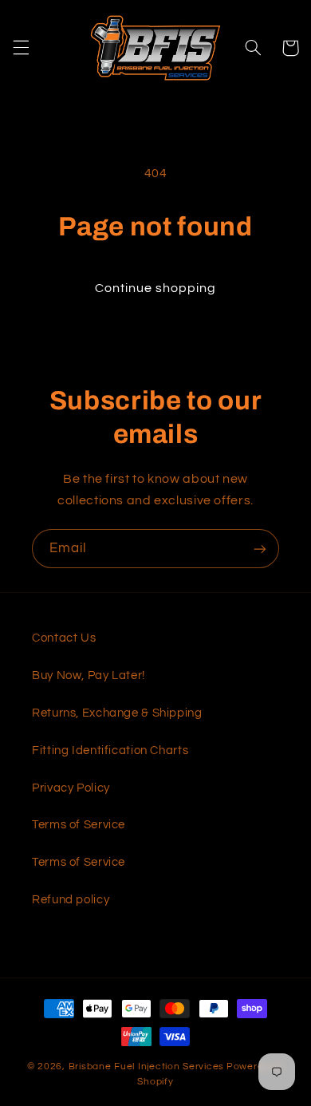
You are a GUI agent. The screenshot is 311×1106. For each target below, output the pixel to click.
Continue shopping (156, 288)
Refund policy (70, 900)
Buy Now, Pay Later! (88, 675)
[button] (20, 48)
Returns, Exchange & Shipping (117, 713)
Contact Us (64, 638)
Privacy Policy (71, 788)
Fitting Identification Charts (110, 750)
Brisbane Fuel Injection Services (147, 1066)
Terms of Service (78, 825)
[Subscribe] (260, 548)
